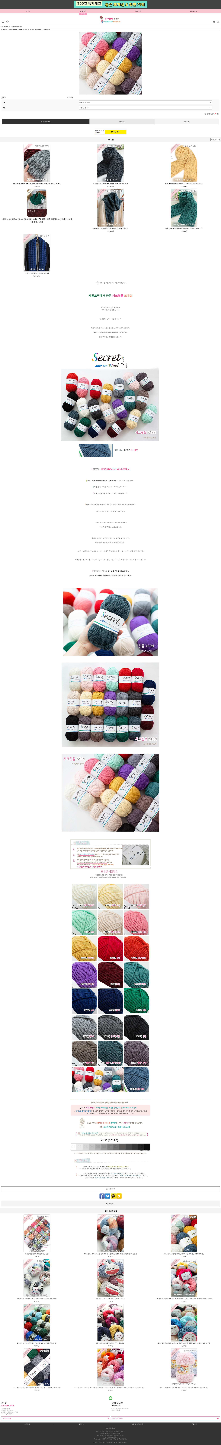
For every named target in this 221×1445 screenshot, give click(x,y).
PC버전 (194, 1424)
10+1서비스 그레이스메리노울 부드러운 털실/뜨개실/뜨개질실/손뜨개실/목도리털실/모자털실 (183, 1298)
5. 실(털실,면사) (5, 26)
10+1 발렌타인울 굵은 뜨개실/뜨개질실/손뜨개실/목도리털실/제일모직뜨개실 (36, 1388)
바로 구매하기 (45, 121)
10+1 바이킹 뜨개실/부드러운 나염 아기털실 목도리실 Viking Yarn (37, 1298)
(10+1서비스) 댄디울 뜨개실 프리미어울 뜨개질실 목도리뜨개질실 (184, 1254)
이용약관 (81, 1424)
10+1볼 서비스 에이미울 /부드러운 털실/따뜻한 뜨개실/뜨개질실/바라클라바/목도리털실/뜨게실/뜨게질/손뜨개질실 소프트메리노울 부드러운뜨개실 (119, 1388)
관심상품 (187, 121)
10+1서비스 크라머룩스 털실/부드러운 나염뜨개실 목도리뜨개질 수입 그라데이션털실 (110, 1254)
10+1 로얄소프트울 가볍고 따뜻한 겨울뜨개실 (110, 1343)
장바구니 (122, 121)
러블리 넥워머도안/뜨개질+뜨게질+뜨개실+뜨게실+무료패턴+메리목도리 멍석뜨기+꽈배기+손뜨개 (36, 219)
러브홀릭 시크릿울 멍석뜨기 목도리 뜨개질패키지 (110, 228)
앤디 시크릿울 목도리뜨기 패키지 (37, 273)
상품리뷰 (110, 1189)
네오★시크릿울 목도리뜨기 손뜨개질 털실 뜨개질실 (184, 183)
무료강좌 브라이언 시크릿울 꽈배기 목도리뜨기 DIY (184, 228)
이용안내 (27, 1424)
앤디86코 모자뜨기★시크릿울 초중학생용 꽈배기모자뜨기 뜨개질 (36, 183)
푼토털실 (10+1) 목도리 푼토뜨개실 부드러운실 (110, 1298)
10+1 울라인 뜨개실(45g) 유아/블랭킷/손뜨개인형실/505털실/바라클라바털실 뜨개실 (184, 1343)
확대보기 (111, 1204)
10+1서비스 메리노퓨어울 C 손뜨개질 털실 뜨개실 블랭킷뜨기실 (37, 1343)
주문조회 (138, 11)
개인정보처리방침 (137, 1424)
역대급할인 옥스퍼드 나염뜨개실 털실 (36, 1254)
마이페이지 (193, 11)
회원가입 (83, 11)
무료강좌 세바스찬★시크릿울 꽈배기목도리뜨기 (110, 183)
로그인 (28, 11)
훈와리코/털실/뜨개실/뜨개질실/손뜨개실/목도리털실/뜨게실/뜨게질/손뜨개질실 (184, 1388)
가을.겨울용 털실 (17, 26)
